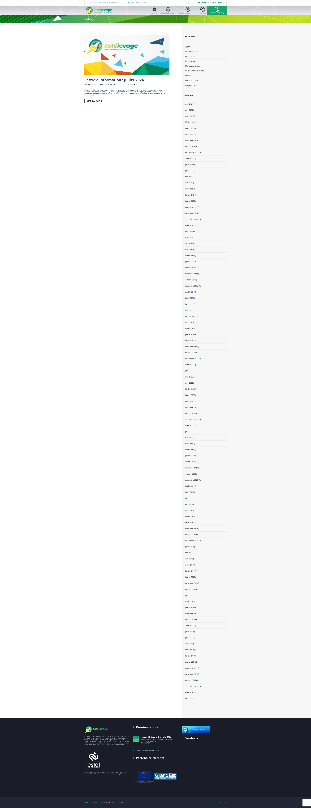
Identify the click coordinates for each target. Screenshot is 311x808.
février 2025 (190, 195)
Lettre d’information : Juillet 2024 (114, 79)
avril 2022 (189, 383)
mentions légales (90, 802)
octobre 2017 (190, 619)
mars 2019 (189, 565)
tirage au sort (190, 85)
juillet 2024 (189, 231)
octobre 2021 (190, 413)
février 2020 (190, 516)
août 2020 (189, 486)
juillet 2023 (189, 298)
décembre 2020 (191, 462)
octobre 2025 (190, 146)
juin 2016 (188, 698)
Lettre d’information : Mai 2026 (156, 737)
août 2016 (189, 692)
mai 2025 (189, 177)
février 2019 (190, 571)
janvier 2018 (190, 607)
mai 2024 (189, 237)
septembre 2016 (191, 686)
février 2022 (190, 389)
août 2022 (189, 365)
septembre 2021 (191, 419)
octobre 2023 (190, 280)
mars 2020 (189, 510)
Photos (188, 75)
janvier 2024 (190, 261)
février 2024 (190, 255)
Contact (202, 13)
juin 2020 (188, 498)
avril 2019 (189, 559)
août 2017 (189, 625)
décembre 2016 (191, 668)
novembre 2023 (191, 274)
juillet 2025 (189, 164)
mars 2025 (189, 189)
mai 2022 (189, 377)
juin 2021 (188, 431)
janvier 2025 (190, 201)
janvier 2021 (190, 456)
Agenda (188, 46)
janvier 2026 (190, 128)
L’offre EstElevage (167, 13)
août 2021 (189, 425)
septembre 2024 (191, 219)
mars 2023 (189, 322)
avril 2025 (189, 183)
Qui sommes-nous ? (187, 13)
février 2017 (190, 656)
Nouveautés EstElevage (108, 84)
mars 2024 (189, 249)
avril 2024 (189, 243)
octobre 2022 (190, 352)
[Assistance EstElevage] (196, 733)
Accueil (154, 13)
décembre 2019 (191, 522)
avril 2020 (189, 504)
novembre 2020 (191, 468)
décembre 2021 (191, 401)
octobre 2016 (190, 680)
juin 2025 (188, 170)
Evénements (190, 56)
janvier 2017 (190, 662)
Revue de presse (191, 80)
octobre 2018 (190, 589)
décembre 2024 (191, 207)
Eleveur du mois (191, 51)
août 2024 (189, 225)
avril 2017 (189, 644)
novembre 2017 (191, 613)
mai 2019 (189, 553)
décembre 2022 (191, 340)
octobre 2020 (190, 474)
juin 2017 (188, 637)
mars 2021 (189, 443)
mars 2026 (189, 116)
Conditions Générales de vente (147, 750)
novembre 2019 (191, 528)
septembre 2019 (191, 540)
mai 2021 (189, 437)
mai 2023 (189, 310)
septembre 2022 (191, 358)
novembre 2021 (191, 407)
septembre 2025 (191, 152)
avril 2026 (189, 110)
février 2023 (190, 328)
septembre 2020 (191, 480)
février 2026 (190, 122)
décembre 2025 (191, 134)
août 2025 (189, 158)
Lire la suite (94, 101)
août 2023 (189, 292)
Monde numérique (192, 66)
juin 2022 (188, 371)
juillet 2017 (189, 631)
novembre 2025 (191, 140)
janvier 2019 (190, 577)
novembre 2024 (191, 213)
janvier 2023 (190, 334)
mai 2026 (189, 104)
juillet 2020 (189, 492)
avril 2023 (189, 316)
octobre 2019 (190, 534)
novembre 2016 (191, 674)
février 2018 (190, 601)
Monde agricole (191, 61)
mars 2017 (189, 650)
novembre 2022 (191, 346)
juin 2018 (188, 595)
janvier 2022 (190, 395)
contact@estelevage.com (140, 2)
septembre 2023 (191, 286)
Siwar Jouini (91, 84)
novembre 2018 (191, 583)
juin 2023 (188, 304)
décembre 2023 (191, 268)
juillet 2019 (189, 547)
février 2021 (190, 449)
